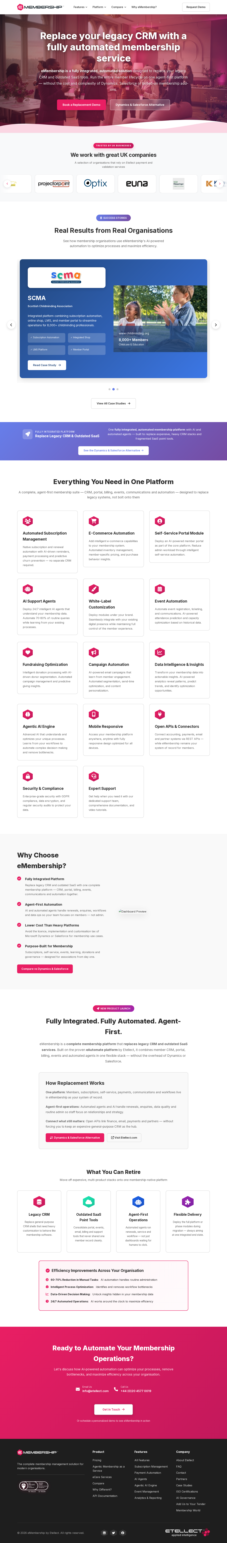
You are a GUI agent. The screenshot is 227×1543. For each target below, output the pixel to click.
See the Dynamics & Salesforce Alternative (112, 450)
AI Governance (185, 1498)
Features (79, 7)
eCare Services (102, 1477)
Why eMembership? (144, 7)
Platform (98, 7)
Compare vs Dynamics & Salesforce (44, 968)
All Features (142, 1460)
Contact (181, 1472)
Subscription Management (151, 1466)
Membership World (188, 1510)
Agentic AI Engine (145, 1485)
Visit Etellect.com (125, 1137)
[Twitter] (113, 1533)
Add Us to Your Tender (191, 1504)
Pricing (97, 1460)
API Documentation (105, 1496)
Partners (181, 1479)
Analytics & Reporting (148, 1498)
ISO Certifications (187, 1491)
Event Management (146, 1491)
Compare (117, 7)
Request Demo (196, 7)
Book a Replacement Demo (81, 104)
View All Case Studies (111, 403)
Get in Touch (111, 1409)
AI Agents (140, 1479)
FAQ (178, 1466)
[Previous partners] (7, 184)
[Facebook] (122, 1533)
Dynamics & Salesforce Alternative (140, 104)
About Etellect (185, 1460)
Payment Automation (147, 1472)
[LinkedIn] (104, 1533)
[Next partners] (220, 184)
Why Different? (102, 1489)
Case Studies (184, 1485)
